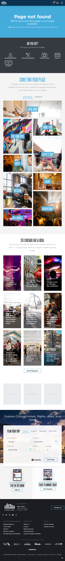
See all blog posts (32, 371)
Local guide (32, 109)
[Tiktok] (16, 515)
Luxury (47, 181)
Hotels (57, 58)
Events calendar (49, 524)
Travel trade (7, 526)
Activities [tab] (52, 431)
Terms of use (52, 554)
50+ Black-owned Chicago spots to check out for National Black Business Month (32, 354)
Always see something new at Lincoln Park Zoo (53, 358)
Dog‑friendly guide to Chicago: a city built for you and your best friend (31, 318)
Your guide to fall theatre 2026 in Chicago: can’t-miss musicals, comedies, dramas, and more (11, 278)
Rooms (35, 446)
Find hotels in (11, 438)
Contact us (57, 508)
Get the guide (47, 489)
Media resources (29, 529)
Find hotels (51, 460)
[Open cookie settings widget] (62, 558)
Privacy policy (31, 554)
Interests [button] (38, 97)
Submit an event (49, 526)
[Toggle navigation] (62, 3)
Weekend (17, 190)
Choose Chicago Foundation (32, 533)
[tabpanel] (32, 449)
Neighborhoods (10, 58)
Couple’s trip (47, 154)
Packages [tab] (42, 431)
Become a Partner (8, 531)
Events (8, 66)
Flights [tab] (34, 431)
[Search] (57, 3)
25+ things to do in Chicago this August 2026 (52, 320)
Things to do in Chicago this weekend (52, 284)
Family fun (47, 127)
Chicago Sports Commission (11, 533)
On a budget (18, 217)
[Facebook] (3, 515)
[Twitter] (6, 515)
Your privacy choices (41, 554)
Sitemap (59, 554)
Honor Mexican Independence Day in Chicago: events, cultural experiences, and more (12, 315)
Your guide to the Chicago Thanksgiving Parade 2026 (32, 283)
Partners (5, 529)
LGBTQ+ (17, 163)
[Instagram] (9, 515)
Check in (36, 438)
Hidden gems (47, 208)
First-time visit (17, 136)
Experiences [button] (27, 97)
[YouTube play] (13, 515)
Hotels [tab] (25, 431)
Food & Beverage (28, 58)
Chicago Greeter (29, 531)
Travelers (49, 446)
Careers (26, 526)
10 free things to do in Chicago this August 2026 (11, 358)
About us (26, 524)
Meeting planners (8, 524)
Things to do (44, 58)
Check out (10, 446)
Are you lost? (32, 43)
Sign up (17, 490)
